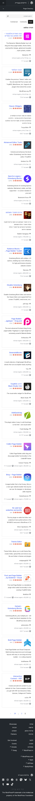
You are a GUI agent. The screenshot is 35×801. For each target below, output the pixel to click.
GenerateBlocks (15, 353)
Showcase (13, 724)
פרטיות (31, 734)
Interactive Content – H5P (16, 677)
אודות (31, 724)
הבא (10, 713)
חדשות (31, 727)
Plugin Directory (28, 8)
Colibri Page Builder (14, 444)
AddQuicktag (16, 413)
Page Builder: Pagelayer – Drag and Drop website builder (13, 320)
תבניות (14, 727)
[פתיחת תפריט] (3, 3)
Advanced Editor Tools (13, 142)
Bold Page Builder (15, 640)
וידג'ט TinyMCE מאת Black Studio (15, 385)
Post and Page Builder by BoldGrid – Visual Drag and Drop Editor (13, 576)
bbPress (29, 763)
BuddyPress (28, 766)
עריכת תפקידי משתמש (14, 212)
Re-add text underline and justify (14, 509)
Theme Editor (16, 542)
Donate (13, 747)
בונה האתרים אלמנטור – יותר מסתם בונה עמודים (13, 35)
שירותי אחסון (29, 731)
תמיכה (31, 744)
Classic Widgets (15, 106)
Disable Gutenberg (14, 285)
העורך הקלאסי (17, 70)
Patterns (14, 734)
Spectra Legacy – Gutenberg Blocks (15, 177)
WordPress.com (26, 756)
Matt (30, 760)
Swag (14, 750)
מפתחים (30, 747)
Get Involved (12, 740)
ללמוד (31, 740)
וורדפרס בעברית (23, 775)
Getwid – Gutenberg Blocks (15, 607)
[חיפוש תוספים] (8, 16)
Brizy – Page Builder (14, 475)
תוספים (14, 731)
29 (15, 713)
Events (14, 744)
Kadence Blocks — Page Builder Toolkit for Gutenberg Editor (13, 250)
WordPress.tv (27, 750)
